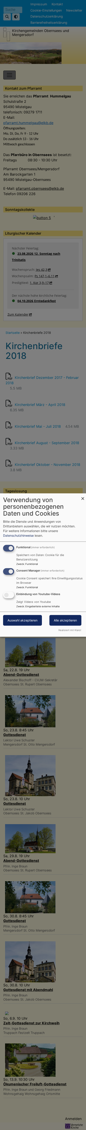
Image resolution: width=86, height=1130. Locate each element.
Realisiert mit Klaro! (69, 630)
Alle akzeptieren (65, 620)
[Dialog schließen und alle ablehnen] (82, 496)
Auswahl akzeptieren (22, 620)
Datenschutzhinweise (18, 535)
